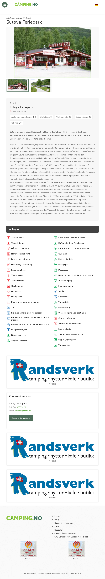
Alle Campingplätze (14, 18)
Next (96, 54)
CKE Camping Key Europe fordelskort (71, 536)
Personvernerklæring (47, 573)
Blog (56, 519)
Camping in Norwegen (64, 523)
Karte (56, 526)
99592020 (21, 407)
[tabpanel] (18, 85)
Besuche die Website (21, 418)
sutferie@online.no (23, 410)
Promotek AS (75, 573)
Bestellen (58, 530)
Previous (8, 54)
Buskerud (27, 18)
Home (57, 516)
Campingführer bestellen (65, 533)
